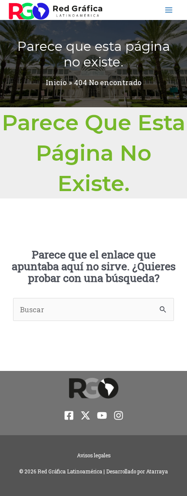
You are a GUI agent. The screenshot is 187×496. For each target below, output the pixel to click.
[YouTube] (102, 415)
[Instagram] (118, 415)
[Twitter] (85, 415)
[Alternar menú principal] (168, 10)
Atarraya (157, 471)
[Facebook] (69, 415)
